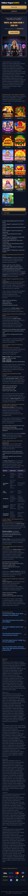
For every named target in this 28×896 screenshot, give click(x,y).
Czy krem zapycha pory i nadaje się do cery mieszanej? (13, 641)
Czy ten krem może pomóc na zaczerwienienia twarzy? (11, 634)
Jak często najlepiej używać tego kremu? (12, 627)
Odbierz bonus (14, 32)
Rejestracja (14, 7)
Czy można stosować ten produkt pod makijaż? (13, 621)
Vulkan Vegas (10, 3)
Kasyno (5, 209)
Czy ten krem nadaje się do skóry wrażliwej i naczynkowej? (12, 614)
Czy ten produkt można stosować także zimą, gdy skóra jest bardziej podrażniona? (13, 648)
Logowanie (14, 11)
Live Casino (7, 212)
